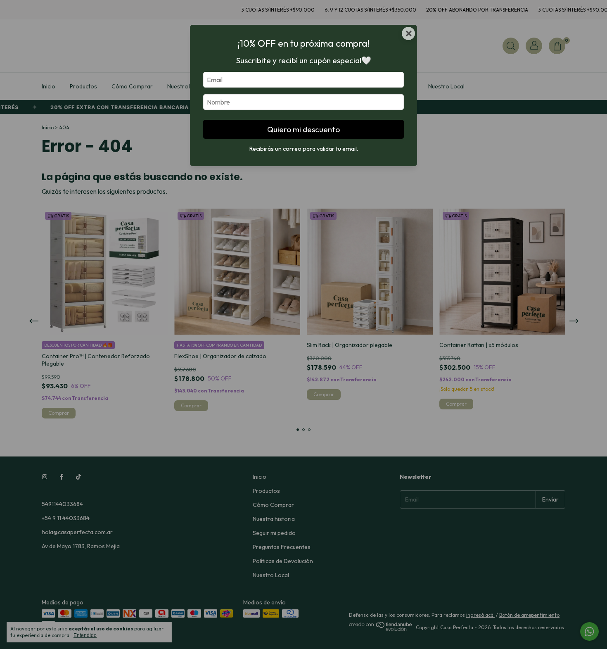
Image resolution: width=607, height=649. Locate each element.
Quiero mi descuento (303, 129)
